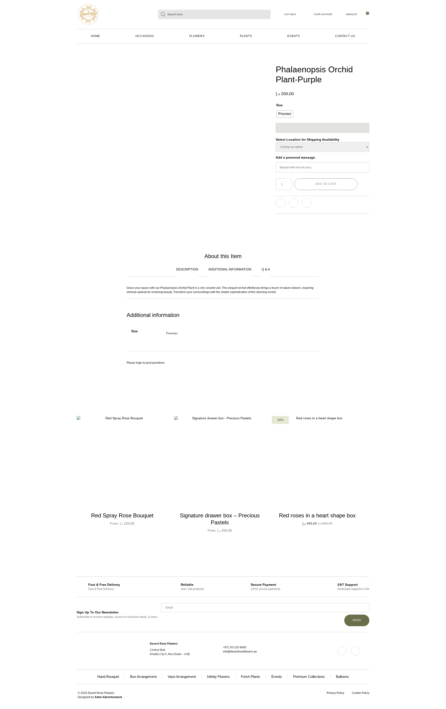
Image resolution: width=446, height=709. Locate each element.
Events (293, 36)
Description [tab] (187, 269)
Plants (246, 36)
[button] (280, 203)
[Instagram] (342, 650)
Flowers (196, 36)
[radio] (285, 113)
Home (95, 36)
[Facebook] (355, 650)
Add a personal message (295, 157)
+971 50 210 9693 (234, 647)
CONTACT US (345, 36)
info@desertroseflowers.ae (240, 651)
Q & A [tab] (266, 269)
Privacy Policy (335, 693)
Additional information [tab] (229, 269)
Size (279, 105)
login (139, 362)
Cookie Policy (360, 693)
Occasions (144, 36)
